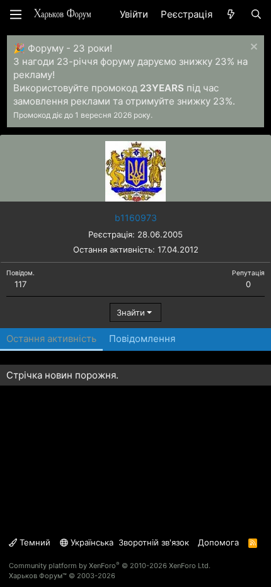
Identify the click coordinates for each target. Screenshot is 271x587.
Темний (33, 542)
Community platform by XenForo (109, 565)
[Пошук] (256, 14)
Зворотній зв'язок (153, 542)
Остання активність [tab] (51, 339)
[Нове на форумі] (231, 14)
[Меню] (16, 14)
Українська (90, 542)
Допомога (218, 542)
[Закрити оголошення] (252, 48)
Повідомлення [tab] (142, 339)
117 (20, 284)
